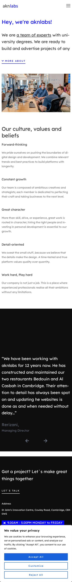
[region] (36, 553)
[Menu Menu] (68, 5)
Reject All (36, 574)
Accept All (36, 556)
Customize (36, 565)
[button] (13, 61)
